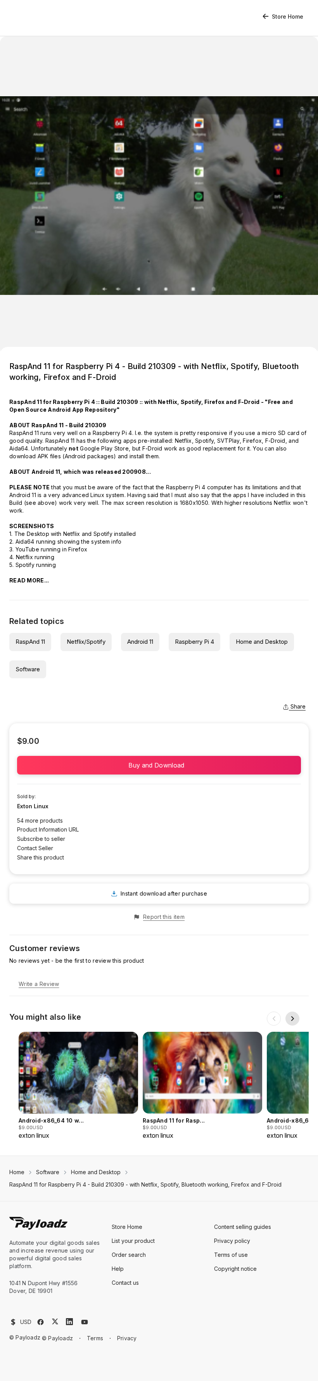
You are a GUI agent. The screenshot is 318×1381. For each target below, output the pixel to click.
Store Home (287, 16)
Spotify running (36, 564)
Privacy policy (232, 1240)
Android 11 (140, 641)
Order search (129, 1254)
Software (28, 669)
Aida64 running (36, 541)
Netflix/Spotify (86, 641)
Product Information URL (48, 829)
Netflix (183, 440)
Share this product (40, 857)
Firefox (252, 440)
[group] (78, 1086)
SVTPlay (228, 440)
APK (43, 456)
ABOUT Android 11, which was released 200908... (80, 471)
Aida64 (18, 448)
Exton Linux (32, 806)
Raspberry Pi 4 (112, 433)
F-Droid (275, 440)
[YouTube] (84, 1322)
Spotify (204, 440)
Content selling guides (242, 1226)
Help (118, 1268)
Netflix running (35, 557)
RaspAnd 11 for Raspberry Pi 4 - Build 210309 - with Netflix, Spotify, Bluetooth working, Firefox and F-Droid (145, 1184)
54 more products (40, 820)
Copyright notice (235, 1268)
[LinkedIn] (69, 1321)
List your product (133, 1240)
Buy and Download (158, 765)
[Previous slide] (274, 1019)
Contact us (125, 1282)
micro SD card (280, 433)
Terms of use (231, 1254)
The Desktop (31, 533)
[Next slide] (292, 1019)
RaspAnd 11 (30, 641)
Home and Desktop (262, 641)
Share (298, 706)
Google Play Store (104, 448)
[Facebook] (40, 1322)
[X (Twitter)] (55, 1321)
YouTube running (38, 549)
